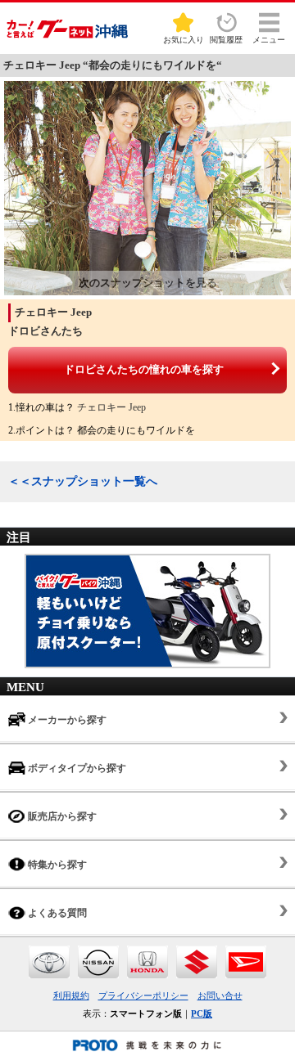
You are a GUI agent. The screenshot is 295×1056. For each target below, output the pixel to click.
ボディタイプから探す (75, 768)
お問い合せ (220, 995)
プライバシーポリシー (143, 995)
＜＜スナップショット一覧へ (82, 481)
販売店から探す (61, 816)
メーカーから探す (66, 720)
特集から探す (56, 864)
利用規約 (71, 995)
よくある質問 (56, 913)
